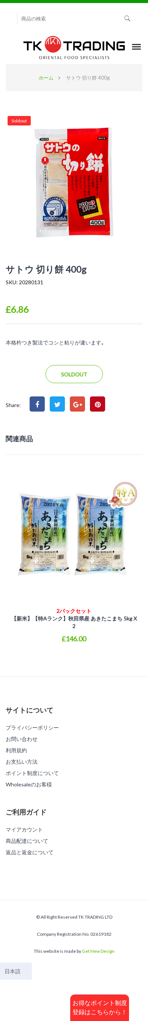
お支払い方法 (22, 761)
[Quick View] (74, 656)
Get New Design (98, 951)
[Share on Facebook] (37, 404)
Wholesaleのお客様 (29, 784)
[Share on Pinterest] (97, 404)
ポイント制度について (32, 773)
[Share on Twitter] (57, 404)
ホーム (46, 78)
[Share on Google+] (77, 404)
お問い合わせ (22, 739)
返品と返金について (30, 852)
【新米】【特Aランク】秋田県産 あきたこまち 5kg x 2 (74, 618)
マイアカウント (24, 829)
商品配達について (27, 841)
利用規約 (16, 750)
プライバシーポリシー (32, 727)
